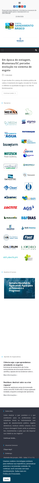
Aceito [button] (6, 479)
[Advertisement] (19, 329)
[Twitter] (17, 6)
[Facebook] (14, 6)
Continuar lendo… (10, 438)
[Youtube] (22, 6)
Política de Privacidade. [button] (11, 474)
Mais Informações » (10, 375)
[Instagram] (20, 6)
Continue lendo (10, 92)
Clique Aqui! (8, 449)
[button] (19, 2)
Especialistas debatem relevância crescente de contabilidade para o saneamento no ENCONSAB (19, 11)
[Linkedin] (25, 6)
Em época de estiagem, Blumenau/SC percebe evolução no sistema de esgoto (17, 65)
